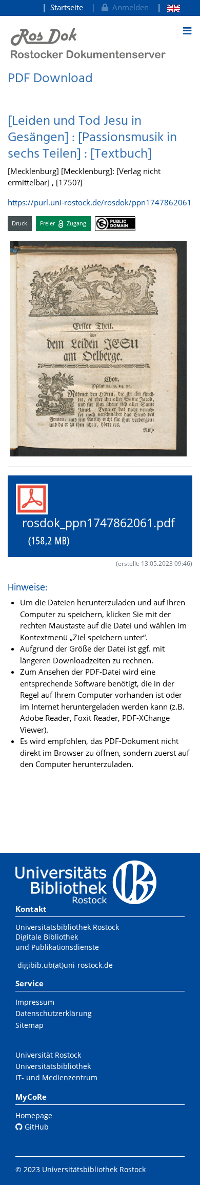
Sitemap (29, 1025)
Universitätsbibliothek (53, 1066)
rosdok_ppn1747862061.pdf (95, 531)
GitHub (36, 1127)
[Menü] (187, 31)
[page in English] (168, 7)
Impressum (34, 1002)
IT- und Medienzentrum (56, 1077)
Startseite (66, 7)
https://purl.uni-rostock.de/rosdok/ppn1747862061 (100, 202)
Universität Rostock (48, 1055)
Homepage (33, 1115)
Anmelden (128, 7)
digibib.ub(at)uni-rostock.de (65, 965)
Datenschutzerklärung (53, 1013)
